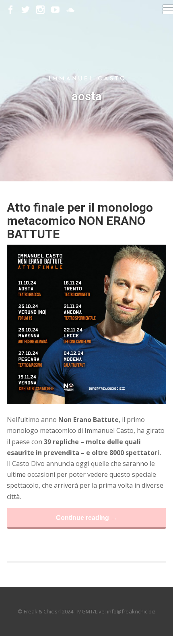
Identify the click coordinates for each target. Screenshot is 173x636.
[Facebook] (10, 10)
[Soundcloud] (70, 10)
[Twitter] (25, 10)
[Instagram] (40, 10)
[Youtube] (55, 10)
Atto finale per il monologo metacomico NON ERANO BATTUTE (80, 220)
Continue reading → (86, 517)
